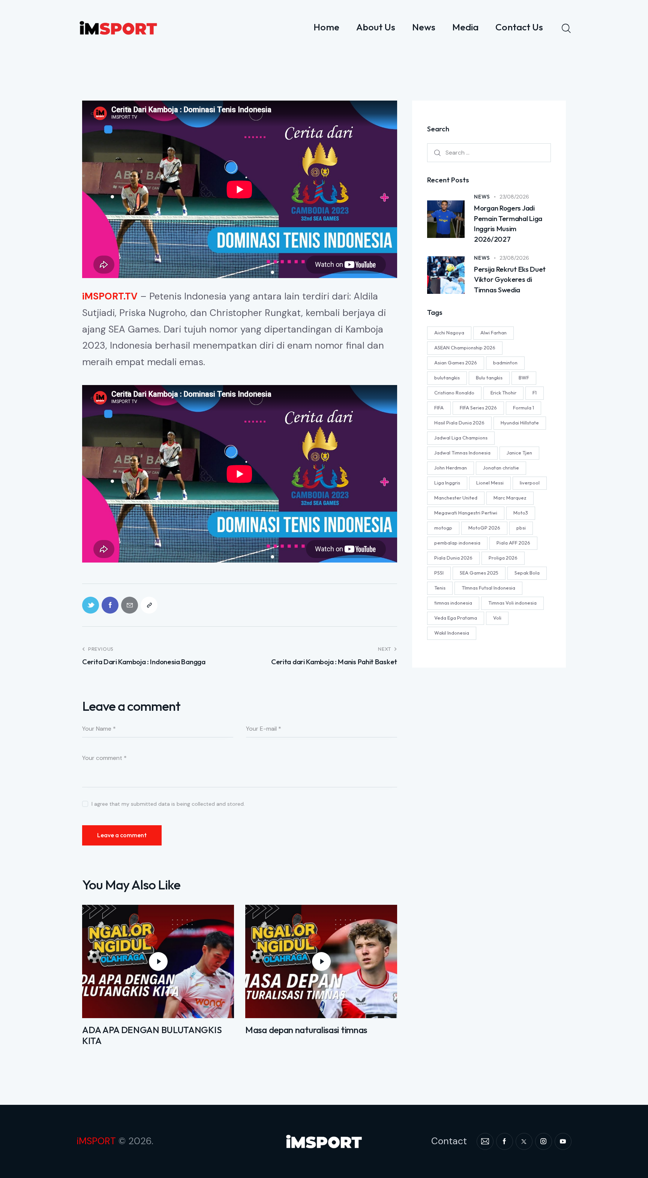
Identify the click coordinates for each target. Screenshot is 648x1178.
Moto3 (520, 513)
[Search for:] (489, 152)
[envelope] (485, 1141)
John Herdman (450, 468)
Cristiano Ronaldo (454, 393)
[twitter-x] (524, 1141)
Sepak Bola (527, 573)
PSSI (439, 573)
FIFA (439, 408)
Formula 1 (523, 408)
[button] (149, 605)
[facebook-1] (504, 1141)
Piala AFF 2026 (513, 543)
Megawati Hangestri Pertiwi (465, 513)
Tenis (440, 588)
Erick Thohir (503, 393)
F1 (534, 393)
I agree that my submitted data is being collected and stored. (168, 803)
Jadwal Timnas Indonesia (462, 453)
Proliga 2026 (503, 558)
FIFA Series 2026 (478, 408)
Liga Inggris (447, 483)
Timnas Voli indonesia (512, 603)
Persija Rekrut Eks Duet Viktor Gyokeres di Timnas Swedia (510, 279)
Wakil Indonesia (451, 633)
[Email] (129, 605)
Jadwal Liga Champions (461, 438)
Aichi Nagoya (449, 332)
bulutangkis (447, 378)
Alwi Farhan (493, 332)
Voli (497, 618)
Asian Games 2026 (455, 363)
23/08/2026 (514, 196)
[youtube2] (563, 1141)
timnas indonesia (453, 603)
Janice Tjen (519, 453)
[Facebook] (110, 605)
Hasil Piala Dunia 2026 (459, 423)
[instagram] (543, 1141)
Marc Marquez (510, 498)
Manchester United (455, 498)
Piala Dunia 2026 (453, 558)
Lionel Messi (490, 483)
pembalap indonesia (457, 543)
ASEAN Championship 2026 (464, 348)
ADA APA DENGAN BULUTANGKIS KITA (152, 1035)
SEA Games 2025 (479, 573)
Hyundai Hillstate (520, 423)
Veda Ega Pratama (455, 618)
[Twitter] (90, 605)
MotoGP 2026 (484, 528)
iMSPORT (96, 1141)
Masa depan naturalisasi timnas (306, 1030)
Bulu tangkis (489, 378)
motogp (443, 528)
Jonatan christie (501, 468)
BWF (524, 378)
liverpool (530, 483)
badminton (505, 363)
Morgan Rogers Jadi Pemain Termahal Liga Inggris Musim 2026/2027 (508, 223)
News (482, 196)
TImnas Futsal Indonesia (488, 588)
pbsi (521, 528)
